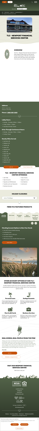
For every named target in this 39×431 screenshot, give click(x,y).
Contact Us (19, 390)
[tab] (4, 217)
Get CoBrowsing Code (19, 407)
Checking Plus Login (19, 393)
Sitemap (7, 413)
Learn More (10, 243)
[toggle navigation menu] (35, 2)
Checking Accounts (4, 216)
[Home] (2, 12)
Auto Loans (11, 215)
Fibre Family (7, 12)
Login (4, 2)
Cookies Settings (19, 428)
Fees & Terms (19, 392)
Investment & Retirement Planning (35, 217)
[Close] (38, 419)
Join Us (11, 167)
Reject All (14, 424)
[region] (19, 424)
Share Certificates (27, 216)
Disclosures (21, 413)
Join (10, 2)
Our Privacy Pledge (14, 413)
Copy (24, 405)
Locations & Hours (18, 12)
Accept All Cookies (24, 424)
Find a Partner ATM (27, 167)
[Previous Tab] (32, 223)
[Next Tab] (36, 223)
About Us (12, 12)
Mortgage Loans (19, 216)
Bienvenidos (14, 8)
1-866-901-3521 (12, 113)
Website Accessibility (29, 413)
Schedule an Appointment (11, 357)
